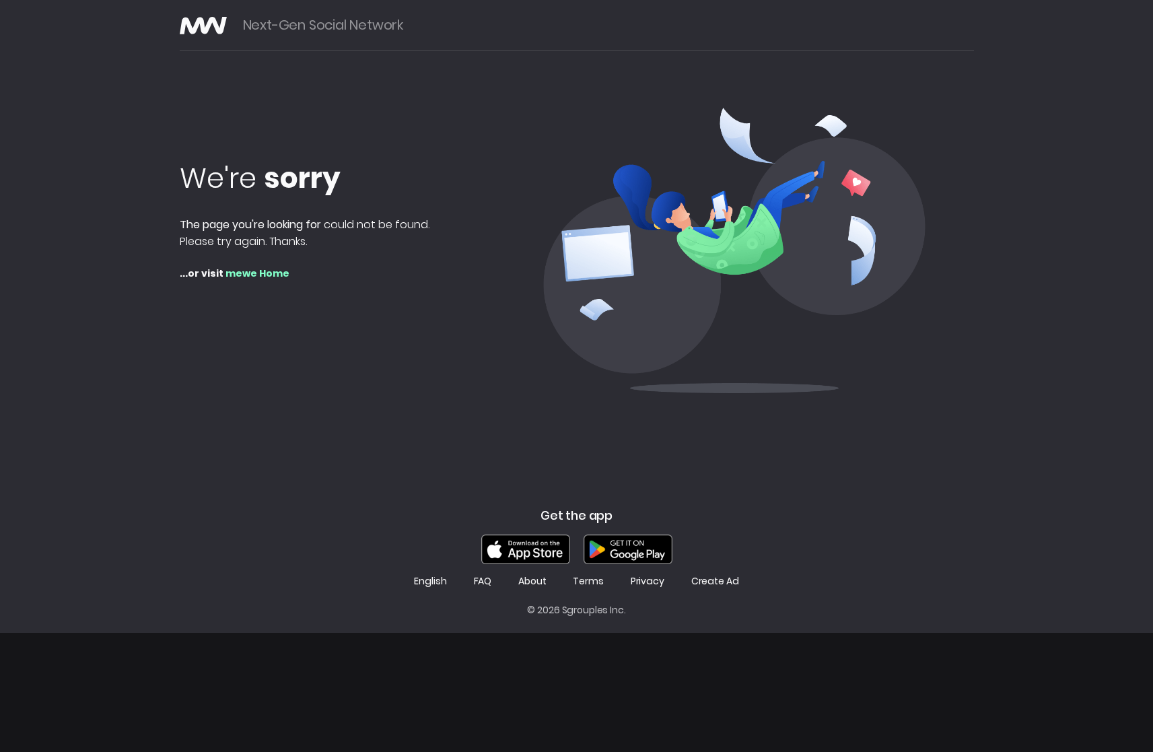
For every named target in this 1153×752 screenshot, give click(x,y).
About (532, 581)
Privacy (647, 581)
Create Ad (715, 581)
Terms (588, 581)
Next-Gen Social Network (323, 25)
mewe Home (257, 273)
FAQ (483, 581)
